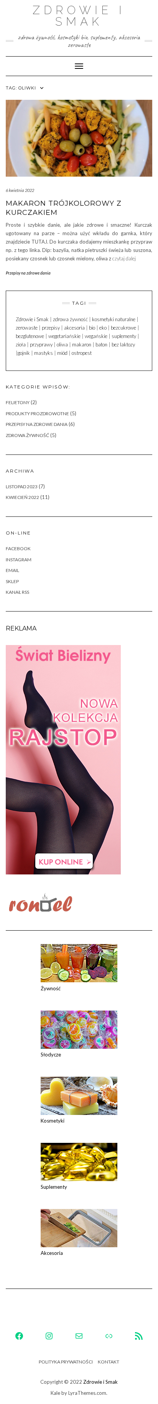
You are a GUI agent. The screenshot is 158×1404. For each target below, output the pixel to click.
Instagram (18, 559)
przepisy (51, 328)
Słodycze (51, 1054)
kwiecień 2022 (22, 497)
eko (103, 328)
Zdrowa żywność (27, 435)
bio (92, 328)
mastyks (43, 353)
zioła (21, 344)
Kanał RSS (17, 592)
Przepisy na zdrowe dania (28, 272)
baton (101, 344)
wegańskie (96, 336)
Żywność (51, 988)
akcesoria (74, 328)
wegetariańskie (64, 336)
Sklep (12, 581)
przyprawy (41, 344)
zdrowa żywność (70, 319)
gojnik (24, 353)
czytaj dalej (124, 258)
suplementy (124, 336)
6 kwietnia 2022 (20, 190)
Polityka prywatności (66, 1362)
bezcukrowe (123, 328)
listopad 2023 (22, 486)
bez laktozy (123, 344)
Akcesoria (52, 1253)
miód (62, 353)
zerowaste (27, 328)
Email (12, 570)
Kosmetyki (52, 1121)
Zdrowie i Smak (79, 15)
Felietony (18, 402)
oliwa (62, 344)
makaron (81, 344)
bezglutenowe (30, 336)
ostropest (82, 353)
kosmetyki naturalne (113, 319)
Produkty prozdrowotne (37, 413)
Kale (55, 1393)
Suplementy (54, 1187)
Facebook (18, 548)
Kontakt (108, 1362)
